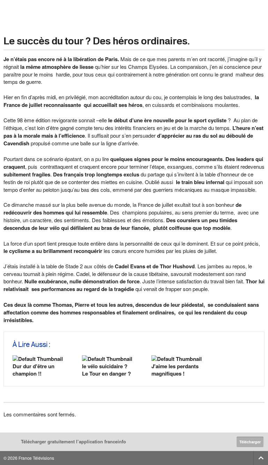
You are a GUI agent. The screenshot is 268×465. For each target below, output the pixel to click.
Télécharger (250, 441)
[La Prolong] (134, 14)
